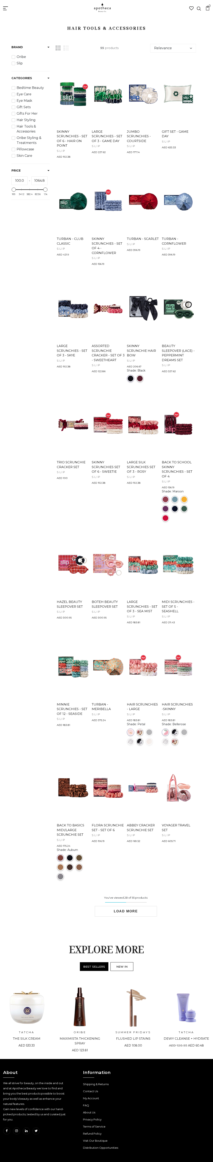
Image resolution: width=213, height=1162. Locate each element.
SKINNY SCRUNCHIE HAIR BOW (141, 350)
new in (122, 966)
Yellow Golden (184, 499)
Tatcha (26, 1032)
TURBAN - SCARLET (143, 239)
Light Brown (79, 867)
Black (130, 378)
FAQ (86, 1105)
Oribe (80, 1032)
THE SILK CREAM (26, 1039)
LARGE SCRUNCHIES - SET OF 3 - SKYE (72, 350)
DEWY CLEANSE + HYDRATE (186, 1039)
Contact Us (90, 1091)
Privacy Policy (92, 1119)
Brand (17, 47)
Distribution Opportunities (100, 1147)
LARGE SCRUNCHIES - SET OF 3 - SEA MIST (142, 606)
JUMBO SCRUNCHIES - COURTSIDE (139, 136)
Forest (184, 508)
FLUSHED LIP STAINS (133, 1039)
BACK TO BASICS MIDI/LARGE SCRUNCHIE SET (70, 830)
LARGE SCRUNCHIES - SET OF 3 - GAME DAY (107, 136)
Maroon (165, 499)
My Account (91, 1098)
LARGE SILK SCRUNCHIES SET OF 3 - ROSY (141, 467)
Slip (61, 150)
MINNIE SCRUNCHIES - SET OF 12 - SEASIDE (72, 709)
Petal (130, 732)
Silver (60, 876)
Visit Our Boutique (95, 1140)
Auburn (60, 857)
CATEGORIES (21, 78)
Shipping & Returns (96, 1084)
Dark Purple (165, 508)
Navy (174, 508)
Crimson (140, 378)
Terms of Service (94, 1126)
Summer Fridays (133, 1032)
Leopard (130, 741)
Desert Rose (149, 741)
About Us (89, 1112)
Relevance (163, 48)
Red (165, 518)
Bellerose (165, 732)
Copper (60, 867)
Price (16, 170)
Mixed (140, 732)
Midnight (140, 741)
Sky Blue (174, 499)
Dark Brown (69, 867)
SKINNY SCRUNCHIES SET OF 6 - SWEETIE (106, 467)
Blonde (79, 857)
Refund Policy (92, 1133)
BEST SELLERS (94, 966)
